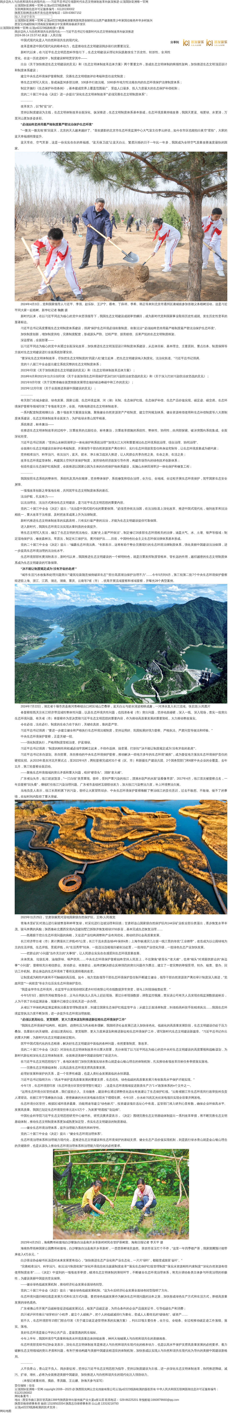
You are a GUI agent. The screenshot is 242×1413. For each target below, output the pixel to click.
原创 (84, 20)
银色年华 (135, 20)
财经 (90, 20)
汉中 (57, 24)
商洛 (68, 24)
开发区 (81, 24)
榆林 (51, 24)
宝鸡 (23, 24)
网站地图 (5, 1410)
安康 (63, 24)
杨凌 (74, 24)
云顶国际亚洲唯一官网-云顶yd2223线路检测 (42, 5)
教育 (113, 20)
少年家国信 (123, 20)
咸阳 (29, 24)
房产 (101, 20)
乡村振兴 (147, 20)
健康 (107, 20)
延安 (46, 24)
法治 (96, 20)
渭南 (40, 24)
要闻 (73, 20)
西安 (17, 24)
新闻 (79, 20)
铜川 (34, 24)
